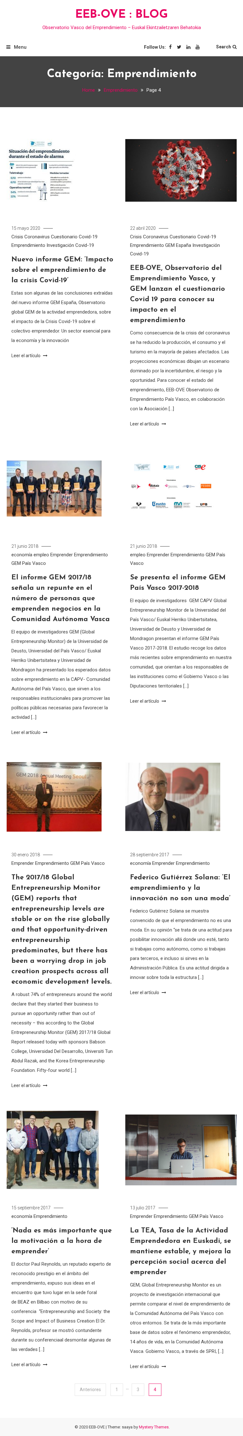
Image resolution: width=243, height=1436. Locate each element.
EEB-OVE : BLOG (121, 15)
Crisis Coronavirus (30, 237)
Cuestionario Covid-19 (74, 237)
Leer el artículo (26, 355)
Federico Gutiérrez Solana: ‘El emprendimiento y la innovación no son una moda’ (180, 888)
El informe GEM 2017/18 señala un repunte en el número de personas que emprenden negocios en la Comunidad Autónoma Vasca (60, 598)
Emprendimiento (28, 245)
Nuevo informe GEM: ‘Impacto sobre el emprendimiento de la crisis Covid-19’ (62, 270)
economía (21, 555)
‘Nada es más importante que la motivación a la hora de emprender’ (61, 1241)
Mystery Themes (154, 1427)
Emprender (61, 555)
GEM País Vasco (28, 563)
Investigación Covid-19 (70, 245)
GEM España (178, 245)
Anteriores (90, 1389)
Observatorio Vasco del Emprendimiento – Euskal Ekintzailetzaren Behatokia (121, 27)
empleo (41, 555)
